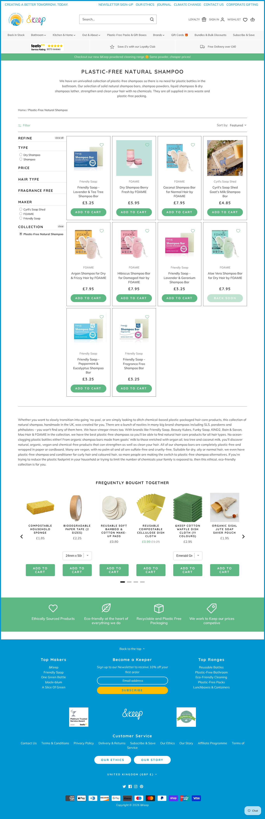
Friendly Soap (31, 218)
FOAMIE (28, 214)
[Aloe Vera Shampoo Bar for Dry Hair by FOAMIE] (225, 244)
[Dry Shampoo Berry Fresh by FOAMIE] (134, 158)
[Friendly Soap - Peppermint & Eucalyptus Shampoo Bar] (88, 330)
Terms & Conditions (55, 743)
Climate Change (187, 4)
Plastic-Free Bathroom (211, 672)
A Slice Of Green (53, 687)
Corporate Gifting (242, 4)
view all (59, 137)
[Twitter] (124, 786)
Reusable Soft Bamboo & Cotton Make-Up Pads (114, 531)
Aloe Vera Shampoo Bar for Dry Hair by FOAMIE (225, 273)
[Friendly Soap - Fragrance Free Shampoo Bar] (134, 330)
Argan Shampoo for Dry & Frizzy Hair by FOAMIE (88, 273)
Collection (30, 227)
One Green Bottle (53, 677)
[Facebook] (130, 786)
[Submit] (151, 19)
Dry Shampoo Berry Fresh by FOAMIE (134, 187)
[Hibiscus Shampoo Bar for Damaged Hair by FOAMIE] (134, 244)
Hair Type (28, 179)
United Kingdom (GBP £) (130, 774)
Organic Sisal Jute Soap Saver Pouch (224, 529)
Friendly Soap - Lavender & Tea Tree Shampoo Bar (88, 189)
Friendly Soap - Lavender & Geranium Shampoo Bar (179, 275)
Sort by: (222, 125)
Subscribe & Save (143, 743)
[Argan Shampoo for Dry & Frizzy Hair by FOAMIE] (88, 244)
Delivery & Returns (112, 743)
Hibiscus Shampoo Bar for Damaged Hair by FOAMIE (134, 275)
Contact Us (214, 4)
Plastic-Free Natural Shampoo (43, 234)
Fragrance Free (35, 190)
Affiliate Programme (212, 743)
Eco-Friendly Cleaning (211, 677)
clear (60, 226)
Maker (25, 202)
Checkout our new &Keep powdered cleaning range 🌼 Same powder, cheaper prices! (132, 57)
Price (24, 168)
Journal (164, 4)
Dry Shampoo (31, 155)
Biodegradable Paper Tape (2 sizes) (77, 529)
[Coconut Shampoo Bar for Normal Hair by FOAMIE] (179, 158)
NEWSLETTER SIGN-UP (116, 4)
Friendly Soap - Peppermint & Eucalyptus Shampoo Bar (88, 363)
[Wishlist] (238, 19)
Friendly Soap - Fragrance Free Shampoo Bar (134, 361)
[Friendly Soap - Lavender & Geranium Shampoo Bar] (179, 244)
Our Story (186, 743)
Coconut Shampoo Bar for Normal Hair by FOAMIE (179, 189)
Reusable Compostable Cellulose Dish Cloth (151, 531)
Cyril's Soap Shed (34, 209)
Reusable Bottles (211, 667)
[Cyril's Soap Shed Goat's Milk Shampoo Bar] (225, 158)
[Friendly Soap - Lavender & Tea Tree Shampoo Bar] (88, 158)
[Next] (243, 536)
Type (23, 147)
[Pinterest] (141, 786)
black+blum (53, 682)
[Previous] (22, 536)
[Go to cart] (253, 19)
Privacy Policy (84, 743)
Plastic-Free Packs (211, 682)
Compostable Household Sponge (40, 529)
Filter (26, 125)
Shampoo (29, 159)
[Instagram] (135, 786)
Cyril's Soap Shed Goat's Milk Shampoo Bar (225, 189)
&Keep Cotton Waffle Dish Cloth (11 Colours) (187, 531)
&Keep (53, 667)
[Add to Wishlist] (101, 144)
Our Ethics (145, 4)
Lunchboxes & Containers (211, 687)
